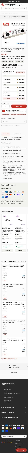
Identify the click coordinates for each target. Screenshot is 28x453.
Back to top (14, 372)
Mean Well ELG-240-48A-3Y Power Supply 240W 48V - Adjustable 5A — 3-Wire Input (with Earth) (13, 266)
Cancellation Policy (19, 443)
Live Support (22, 450)
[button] (22, 4)
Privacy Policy (18, 446)
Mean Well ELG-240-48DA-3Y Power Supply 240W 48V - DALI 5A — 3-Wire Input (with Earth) (13, 340)
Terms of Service (18, 440)
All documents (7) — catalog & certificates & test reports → (14, 115)
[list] (14, 33)
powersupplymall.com (9, 440)
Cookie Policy (18, 447)
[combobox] (14, 8)
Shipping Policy (18, 441)
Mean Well (4, 54)
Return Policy (18, 444)
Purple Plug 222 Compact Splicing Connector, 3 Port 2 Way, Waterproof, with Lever (20, 231)
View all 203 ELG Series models (8, 358)
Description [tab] (6, 134)
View (5, 280)
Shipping (3, 67)
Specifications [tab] (17, 134)
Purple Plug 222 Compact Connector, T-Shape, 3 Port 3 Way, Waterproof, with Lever (7, 231)
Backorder (19, 106)
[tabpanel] (14, 158)
